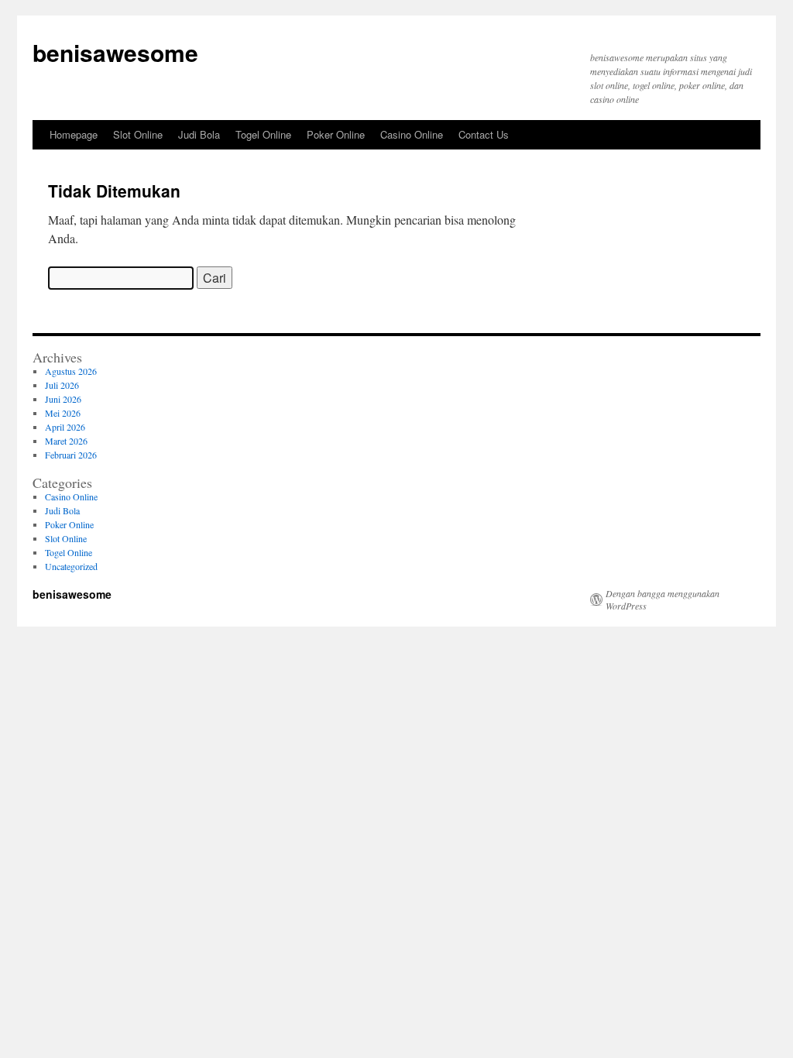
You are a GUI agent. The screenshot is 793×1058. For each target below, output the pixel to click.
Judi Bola (199, 134)
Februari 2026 (71, 454)
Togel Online (263, 134)
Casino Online (411, 134)
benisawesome (115, 52)
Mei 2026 (63, 413)
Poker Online (336, 134)
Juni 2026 (63, 399)
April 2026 (65, 427)
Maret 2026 (66, 441)
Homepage (74, 134)
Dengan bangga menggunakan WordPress (662, 599)
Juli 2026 (62, 385)
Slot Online (138, 134)
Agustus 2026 (71, 371)
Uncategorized (71, 566)
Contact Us (483, 134)
